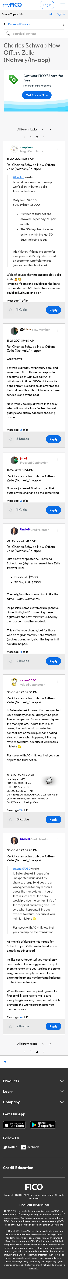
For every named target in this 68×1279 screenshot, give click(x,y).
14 (20, 652)
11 (20, 300)
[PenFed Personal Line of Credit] (49, 129)
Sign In (59, 14)
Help (50, 14)
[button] (57, 146)
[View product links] (62, 1081)
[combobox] (34, 33)
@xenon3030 (22, 868)
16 (20, 1017)
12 (20, 430)
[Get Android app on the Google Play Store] (42, 1124)
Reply (53, 310)
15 (20, 810)
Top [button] (5, 1062)
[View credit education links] (62, 1168)
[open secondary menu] (63, 5)
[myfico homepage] (12, 4)
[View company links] (62, 1102)
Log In (47, 5)
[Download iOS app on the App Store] (14, 1124)
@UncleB (18, 177)
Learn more (57, 1224)
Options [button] (64, 24)
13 (20, 500)
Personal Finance (19, 24)
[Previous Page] (24, 137)
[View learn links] (62, 1091)
